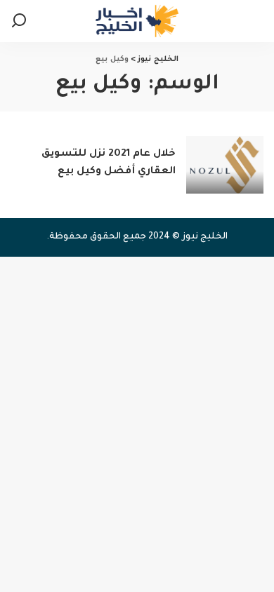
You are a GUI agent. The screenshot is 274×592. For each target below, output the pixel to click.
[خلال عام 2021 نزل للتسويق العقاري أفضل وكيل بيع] (224, 165)
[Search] (19, 21)
